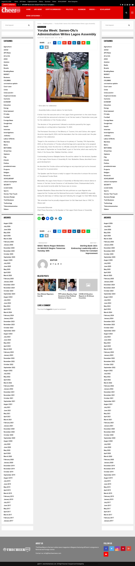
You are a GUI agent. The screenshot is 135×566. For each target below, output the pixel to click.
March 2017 (8, 515)
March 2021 (8, 419)
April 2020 (7, 453)
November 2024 (9, 288)
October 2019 (8, 472)
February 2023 (9, 352)
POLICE (6, 160)
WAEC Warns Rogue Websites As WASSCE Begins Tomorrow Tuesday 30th (51, 248)
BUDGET (6, 74)
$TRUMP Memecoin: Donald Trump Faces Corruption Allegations (41, 4)
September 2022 (9, 367)
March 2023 (8, 349)
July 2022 (7, 373)
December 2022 (9, 358)
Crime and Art (8, 93)
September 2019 (9, 475)
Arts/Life (7, 56)
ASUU (5, 59)
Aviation (6, 62)
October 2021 (8, 398)
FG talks (6, 114)
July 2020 (7, 444)
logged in (49, 309)
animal (6, 50)
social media (8, 188)
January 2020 (8, 462)
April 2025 (7, 272)
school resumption (10, 182)
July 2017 (7, 502)
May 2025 (7, 269)
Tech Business (9, 200)
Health (6, 126)
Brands (6, 68)
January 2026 (8, 245)
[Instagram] (117, 548)
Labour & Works (9, 139)
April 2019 (7, 490)
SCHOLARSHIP (62, 1)
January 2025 (8, 282)
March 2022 (8, 383)
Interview (7, 129)
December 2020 (9, 429)
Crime (6, 90)
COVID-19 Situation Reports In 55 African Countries (86, 296)
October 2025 (8, 254)
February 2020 (9, 459)
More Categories (73, 1)
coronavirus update (10, 83)
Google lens (8, 123)
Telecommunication (11, 206)
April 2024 (7, 309)
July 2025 (7, 263)
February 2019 (9, 496)
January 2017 (8, 521)
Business (47, 1)
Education (7, 105)
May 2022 (7, 377)
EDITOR (41, 37)
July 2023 (7, 337)
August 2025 (8, 260)
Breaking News (41, 26)
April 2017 (7, 512)
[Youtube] (106, 554)
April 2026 (7, 236)
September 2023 (9, 331)
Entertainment (9, 111)
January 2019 (8, 499)
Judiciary (7, 135)
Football (7, 117)
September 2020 (9, 438)
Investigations (9, 132)
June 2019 (7, 484)
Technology (8, 203)
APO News (23, 1)
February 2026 (9, 242)
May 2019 (7, 487)
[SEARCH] (29, 25)
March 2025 (8, 275)
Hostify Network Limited (91, 564)
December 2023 (9, 321)
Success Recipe (9, 197)
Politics (41, 1)
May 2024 (7, 306)
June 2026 (7, 229)
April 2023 (7, 346)
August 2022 (8, 370)
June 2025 (7, 266)
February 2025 (9, 278)
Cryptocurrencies (32, 1)
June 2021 (7, 410)
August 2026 (8, 223)
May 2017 (7, 508)
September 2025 (9, 257)
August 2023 (8, 334)
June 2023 (7, 340)
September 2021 (9, 401)
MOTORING (7, 148)
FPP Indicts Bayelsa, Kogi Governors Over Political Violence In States (67, 296)
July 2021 (7, 407)
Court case (7, 86)
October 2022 (8, 364)
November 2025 (9, 251)
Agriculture (7, 47)
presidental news (10, 166)
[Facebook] (106, 548)
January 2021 (8, 426)
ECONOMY (7, 102)
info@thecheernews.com (52, 553)
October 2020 (8, 435)
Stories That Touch (10, 194)
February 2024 (9, 315)
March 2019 (8, 493)
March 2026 (8, 239)
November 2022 (9, 361)
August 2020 (8, 441)
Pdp (5, 157)
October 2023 (8, 328)
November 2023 (9, 324)
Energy (6, 108)
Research (7, 175)
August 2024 (8, 297)
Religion (6, 172)
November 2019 (9, 469)
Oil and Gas (7, 151)
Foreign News (8, 120)
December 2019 (9, 466)
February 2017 (9, 518)
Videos (54, 1)
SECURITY (7, 185)
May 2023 (7, 343)
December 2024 (9, 285)
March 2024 (8, 312)
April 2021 (7, 416)
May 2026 (7, 232)
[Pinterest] (123, 548)
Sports (6, 191)
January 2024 (8, 318)
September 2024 (9, 294)
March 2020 (8, 456)
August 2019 (8, 478)
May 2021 (7, 413)
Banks (6, 65)
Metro (6, 145)
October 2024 (8, 291)
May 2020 (7, 450)
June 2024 (7, 303)
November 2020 (9, 432)
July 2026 (7, 226)
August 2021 (8, 404)
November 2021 (9, 395)
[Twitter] (111, 548)
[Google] (128, 548)
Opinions (7, 154)
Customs (7, 99)
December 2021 (9, 392)
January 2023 (8, 355)
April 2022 (7, 380)
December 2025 (9, 248)
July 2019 (7, 481)
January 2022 (8, 389)
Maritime (7, 142)
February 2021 (9, 423)
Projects (7, 169)
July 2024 (7, 300)
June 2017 (7, 505)
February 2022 (9, 386)
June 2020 (7, 447)
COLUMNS (7, 80)
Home (16, 1)
